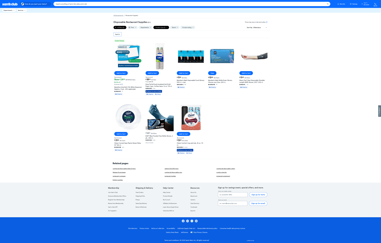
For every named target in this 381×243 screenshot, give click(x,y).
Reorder (342, 4)
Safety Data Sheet (172, 232)
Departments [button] (8, 10)
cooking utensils (221, 172)
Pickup (138, 200)
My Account (166, 200)
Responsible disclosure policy (207, 228)
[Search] (327, 4)
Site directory (132, 228)
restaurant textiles (170, 176)
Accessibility (171, 228)
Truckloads (193, 207)
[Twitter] (192, 221)
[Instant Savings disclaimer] (122, 84)
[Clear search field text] (323, 4)
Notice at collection (157, 228)
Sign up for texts (258, 194)
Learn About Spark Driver (171, 207)
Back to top (251, 240)
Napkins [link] (117, 34)
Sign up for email (258, 203)
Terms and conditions (171, 240)
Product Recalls (167, 196)
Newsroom (193, 196)
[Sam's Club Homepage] (10, 4)
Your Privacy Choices (200, 232)
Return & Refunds (141, 207)
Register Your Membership (116, 200)
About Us (193, 192)
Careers (192, 200)
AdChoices (184, 232)
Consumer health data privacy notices (232, 228)
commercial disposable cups (173, 172)
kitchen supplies (118, 180)
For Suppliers (112, 211)
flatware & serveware (119, 172)
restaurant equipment (223, 176)
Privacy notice (144, 228)
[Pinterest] (196, 221)
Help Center (166, 192)
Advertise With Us (168, 211)
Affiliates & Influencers (170, 203)
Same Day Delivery (141, 203)
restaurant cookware (119, 176)
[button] (366, 4)
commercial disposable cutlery (225, 168)
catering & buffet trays (171, 168)
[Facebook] (183, 221)
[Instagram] (187, 221)
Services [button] (20, 10)
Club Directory (194, 203)
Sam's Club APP (113, 207)
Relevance (257, 27)
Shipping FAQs (140, 196)
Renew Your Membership (115, 203)
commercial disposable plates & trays (124, 168)
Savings (354, 4)
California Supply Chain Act (186, 228)
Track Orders (139, 192)
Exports (192, 211)
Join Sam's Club (113, 192)
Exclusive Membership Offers (117, 196)
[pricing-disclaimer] (266, 22)
